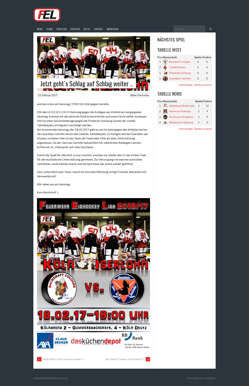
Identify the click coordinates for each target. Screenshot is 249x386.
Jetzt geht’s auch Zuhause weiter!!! (61, 359)
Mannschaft (170, 57)
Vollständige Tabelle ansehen (195, 84)
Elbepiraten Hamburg (181, 122)
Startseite (143, 95)
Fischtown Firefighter (181, 116)
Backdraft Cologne (179, 61)
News (39, 29)
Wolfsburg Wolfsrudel (181, 105)
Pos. (160, 57)
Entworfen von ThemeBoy (201, 378)
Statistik (75, 29)
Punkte (207, 57)
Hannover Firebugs (180, 111)
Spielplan (61, 29)
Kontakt (98, 29)
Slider (133, 95)
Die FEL (86, 29)
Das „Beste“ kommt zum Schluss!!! (127, 359)
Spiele (198, 57)
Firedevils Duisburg (180, 72)
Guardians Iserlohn (180, 78)
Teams (49, 29)
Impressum (112, 29)
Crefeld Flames (177, 67)
